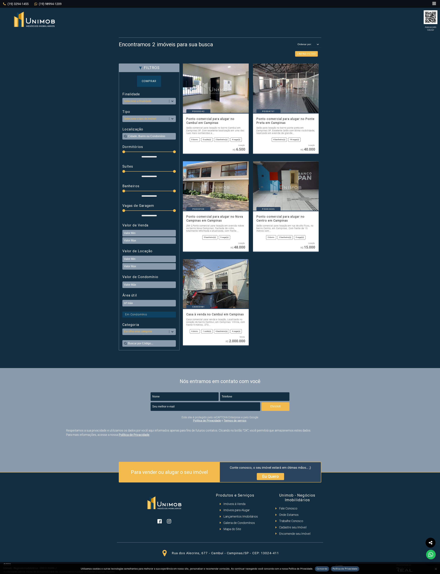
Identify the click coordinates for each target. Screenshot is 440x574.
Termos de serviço (235, 420)
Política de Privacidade (207, 420)
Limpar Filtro (306, 53)
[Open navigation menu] (434, 4)
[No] (435, 569)
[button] (15, 4)
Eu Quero (270, 476)
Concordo (322, 568)
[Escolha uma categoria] (149, 331)
